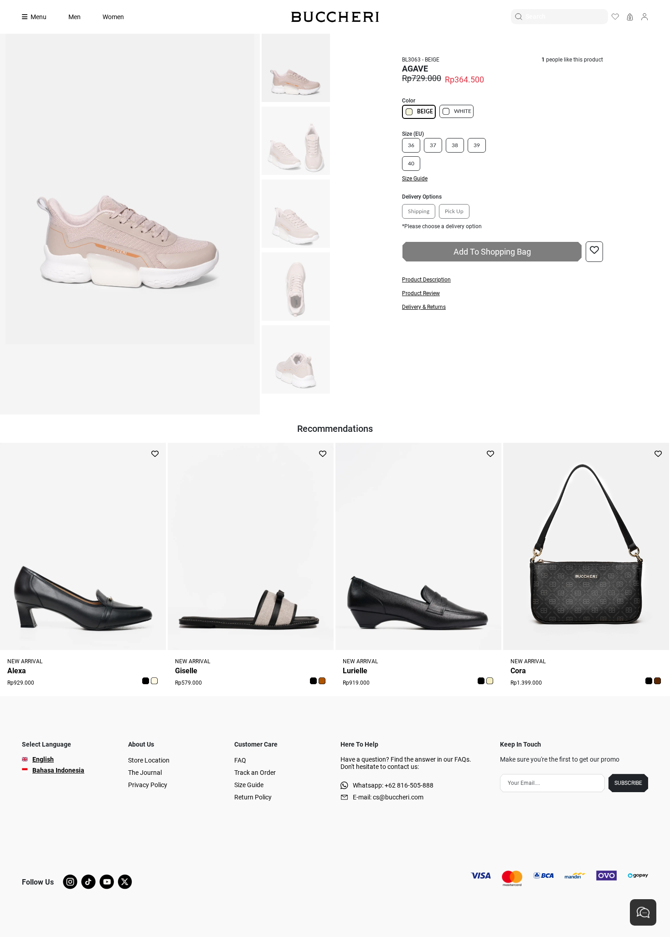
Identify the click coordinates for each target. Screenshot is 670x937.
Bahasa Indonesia (58, 770)
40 (411, 163)
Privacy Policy (147, 785)
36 (411, 145)
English (43, 759)
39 (477, 145)
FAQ (240, 760)
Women (113, 16)
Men (74, 16)
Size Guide (248, 785)
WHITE (462, 111)
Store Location (149, 760)
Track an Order (255, 772)
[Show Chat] (643, 912)
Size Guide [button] (415, 178)
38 (455, 145)
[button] (502, 280)
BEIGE (425, 111)
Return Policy (253, 797)
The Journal (145, 772)
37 (433, 145)
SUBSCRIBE (628, 783)
